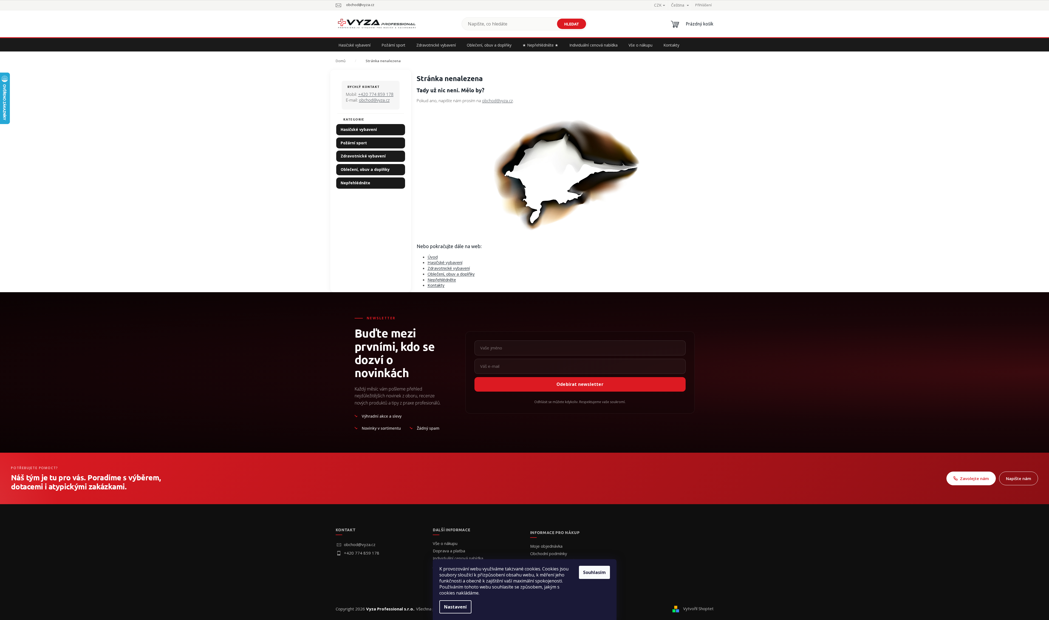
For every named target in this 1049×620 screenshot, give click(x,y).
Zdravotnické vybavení (363, 156)
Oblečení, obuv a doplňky (365, 169)
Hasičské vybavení (359, 129)
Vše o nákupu (445, 543)
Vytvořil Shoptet (698, 608)
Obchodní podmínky (548, 553)
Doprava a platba (449, 550)
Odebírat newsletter (579, 384)
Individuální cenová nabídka (458, 558)
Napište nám (1018, 478)
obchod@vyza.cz (374, 100)
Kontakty (436, 285)
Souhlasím (594, 572)
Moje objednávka (546, 546)
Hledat (571, 23)
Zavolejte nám (974, 478)
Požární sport (354, 142)
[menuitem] (354, 45)
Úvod (433, 257)
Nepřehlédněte (355, 182)
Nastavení (455, 607)
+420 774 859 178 (376, 94)
